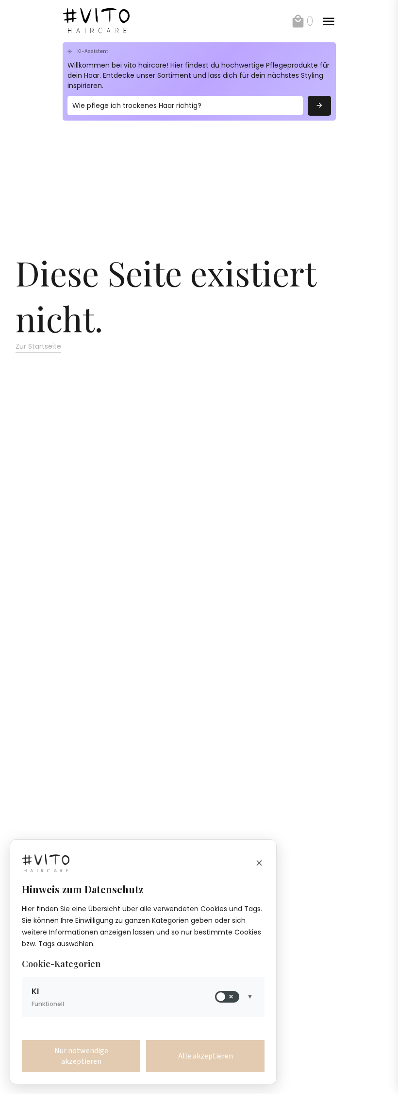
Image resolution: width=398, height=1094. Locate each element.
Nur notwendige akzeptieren (81, 1056)
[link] (106, 21)
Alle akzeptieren (205, 1056)
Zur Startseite (38, 346)
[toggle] (328, 21)
